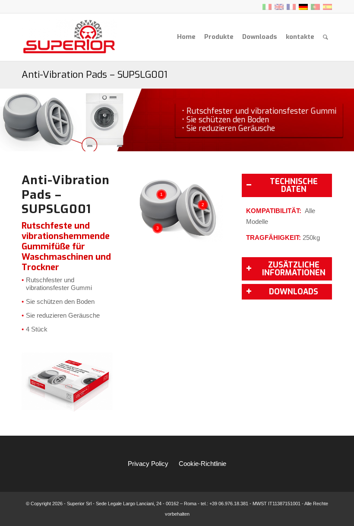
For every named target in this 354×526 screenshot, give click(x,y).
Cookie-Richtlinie (202, 463)
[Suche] (325, 37)
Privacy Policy (148, 463)
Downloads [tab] (293, 292)
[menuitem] (186, 37)
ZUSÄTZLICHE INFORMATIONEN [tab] (294, 269)
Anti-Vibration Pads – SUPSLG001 (95, 74)
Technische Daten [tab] (294, 185)
